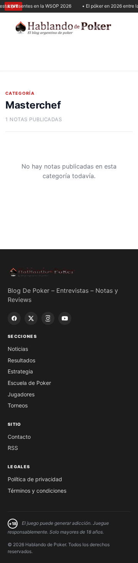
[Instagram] (47, 318)
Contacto (19, 436)
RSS (13, 448)
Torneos (18, 405)
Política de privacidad (35, 479)
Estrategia (20, 371)
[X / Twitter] (31, 318)
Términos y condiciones (37, 490)
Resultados (21, 360)
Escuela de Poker (29, 383)
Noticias (18, 349)
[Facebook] (14, 318)
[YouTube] (64, 318)
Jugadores (21, 394)
